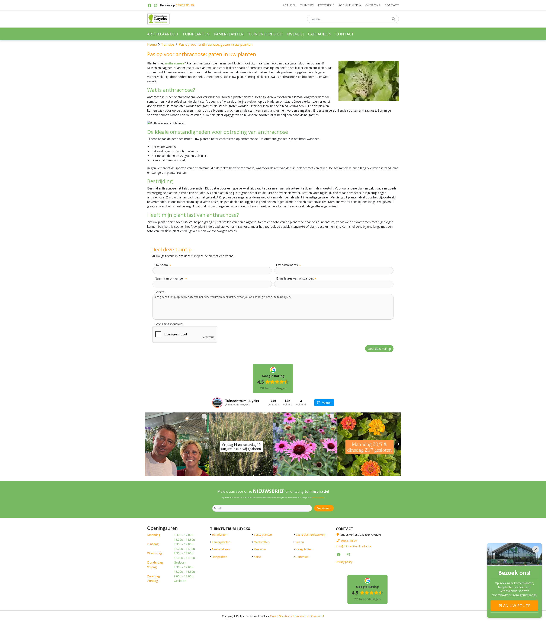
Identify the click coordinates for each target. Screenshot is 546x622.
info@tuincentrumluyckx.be (353, 546)
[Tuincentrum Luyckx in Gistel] (158, 19)
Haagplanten (304, 549)
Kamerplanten (221, 542)
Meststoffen (262, 542)
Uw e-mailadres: (288, 265)
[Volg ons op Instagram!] (156, 5)
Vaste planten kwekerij (310, 534)
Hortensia (302, 557)
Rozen (300, 542)
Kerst (257, 557)
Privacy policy (344, 562)
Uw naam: (163, 265)
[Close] (535, 549)
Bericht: (160, 292)
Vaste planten (263, 534)
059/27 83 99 (185, 5)
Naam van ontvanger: (171, 278)
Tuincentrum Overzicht (308, 616)
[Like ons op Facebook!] (149, 5)
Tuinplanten (219, 534)
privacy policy (318, 497)
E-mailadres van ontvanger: (296, 278)
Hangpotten (219, 557)
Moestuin (260, 549)
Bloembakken (221, 549)
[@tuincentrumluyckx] (217, 402)
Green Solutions (281, 616)
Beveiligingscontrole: (169, 324)
